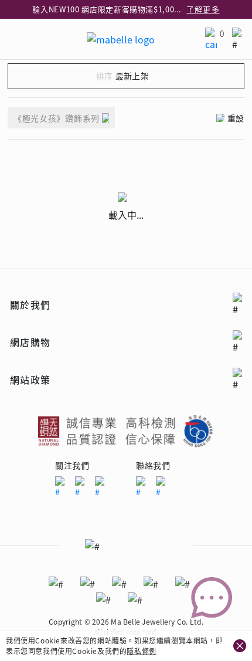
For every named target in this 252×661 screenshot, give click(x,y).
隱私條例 (141, 651)
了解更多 (202, 9)
